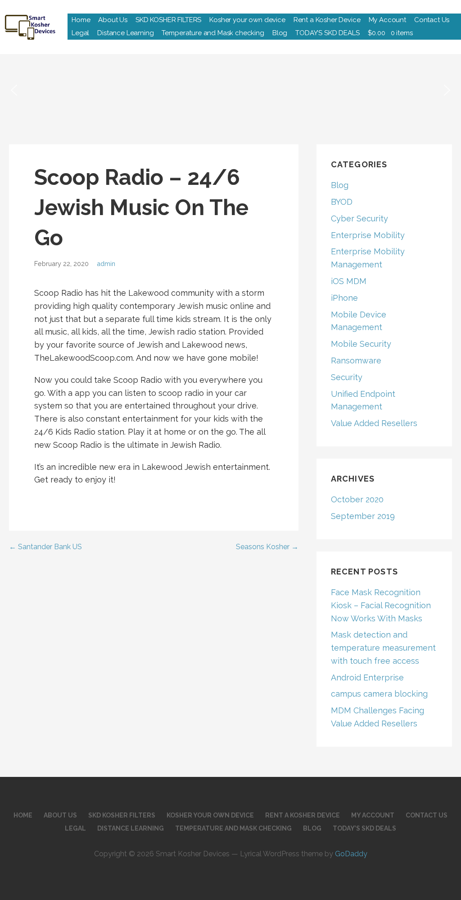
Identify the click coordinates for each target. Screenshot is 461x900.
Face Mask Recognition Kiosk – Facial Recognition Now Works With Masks (381, 605)
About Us (112, 20)
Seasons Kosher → (267, 546)
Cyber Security (359, 218)
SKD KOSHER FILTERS (168, 20)
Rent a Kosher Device (327, 20)
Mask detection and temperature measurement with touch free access (383, 648)
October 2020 (357, 499)
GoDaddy (351, 853)
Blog (279, 33)
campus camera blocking (379, 693)
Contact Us (431, 20)
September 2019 (363, 516)
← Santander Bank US (45, 546)
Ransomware (356, 360)
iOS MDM (348, 281)
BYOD (342, 202)
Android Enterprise (367, 677)
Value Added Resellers (374, 423)
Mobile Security (361, 344)
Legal (80, 33)
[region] (230, 90)
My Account (387, 20)
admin (106, 263)
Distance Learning (125, 33)
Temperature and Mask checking (213, 33)
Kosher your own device (247, 20)
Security (346, 377)
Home (81, 20)
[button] (14, 90)
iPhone (344, 298)
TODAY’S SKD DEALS (327, 33)
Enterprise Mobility (368, 235)
